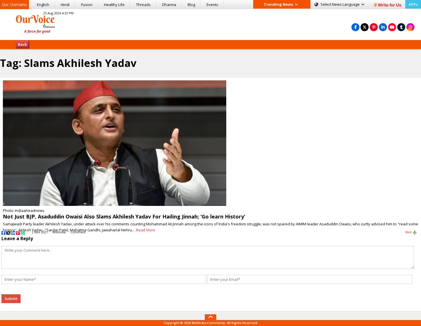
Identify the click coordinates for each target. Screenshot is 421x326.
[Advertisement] (210, 24)
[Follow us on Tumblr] (401, 27)
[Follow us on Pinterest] (374, 27)
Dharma (169, 4)
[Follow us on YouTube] (392, 27)
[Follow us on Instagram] (410, 27)
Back (22, 44)
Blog (191, 4)
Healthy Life (114, 4)
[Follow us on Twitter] (365, 27)
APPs (413, 4)
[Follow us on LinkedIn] (383, 27)
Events (212, 4)
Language (340, 4)
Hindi (65, 4)
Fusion (87, 4)
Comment (78, 232)
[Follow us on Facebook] (355, 27)
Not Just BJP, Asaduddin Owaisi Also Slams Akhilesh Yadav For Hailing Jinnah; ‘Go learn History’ (124, 216)
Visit (408, 232)
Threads (143, 4)
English (43, 4)
